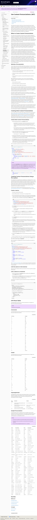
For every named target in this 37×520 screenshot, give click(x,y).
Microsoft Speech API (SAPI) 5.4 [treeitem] (5, 61)
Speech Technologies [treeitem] (4, 14)
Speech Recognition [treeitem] (5, 32)
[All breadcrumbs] (11, 12)
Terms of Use (27, 518)
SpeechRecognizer (22, 98)
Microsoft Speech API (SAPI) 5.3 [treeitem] (5, 64)
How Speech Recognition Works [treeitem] (5, 34)
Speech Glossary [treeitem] (5, 58)
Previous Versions (7, 518)
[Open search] (33, 6)
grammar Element (21, 115)
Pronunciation (26, 101)
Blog (10, 518)
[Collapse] (9, 11)
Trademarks (31, 518)
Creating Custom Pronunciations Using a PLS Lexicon (18, 21)
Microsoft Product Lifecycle (22, 8)
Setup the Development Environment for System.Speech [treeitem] (6, 29)
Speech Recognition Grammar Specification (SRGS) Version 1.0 (20, 113)
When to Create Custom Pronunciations (16, 19)
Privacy (16, 518)
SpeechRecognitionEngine (14, 98)
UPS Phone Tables (14, 22)
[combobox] (5, 12)
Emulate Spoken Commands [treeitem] (5, 48)
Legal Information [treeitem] (5, 24)
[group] (23, 153)
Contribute (13, 518)
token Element (28, 115)
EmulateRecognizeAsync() (14, 505)
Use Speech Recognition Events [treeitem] (6, 44)
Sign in (35, 6)
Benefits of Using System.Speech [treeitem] (6, 26)
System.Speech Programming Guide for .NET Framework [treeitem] (5, 22)
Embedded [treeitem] (2, 66)
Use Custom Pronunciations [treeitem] (5, 50)
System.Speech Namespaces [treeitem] (5, 59)
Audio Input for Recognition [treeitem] (5, 38)
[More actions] (35, 12)
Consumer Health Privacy (22, 518)
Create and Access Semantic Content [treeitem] (5, 46)
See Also (13, 23)
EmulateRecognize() (13, 500)
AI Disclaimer (2, 518)
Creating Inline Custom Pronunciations (16, 20)
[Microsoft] (1, 6)
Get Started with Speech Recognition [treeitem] (6, 36)
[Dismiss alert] (35, 1)
